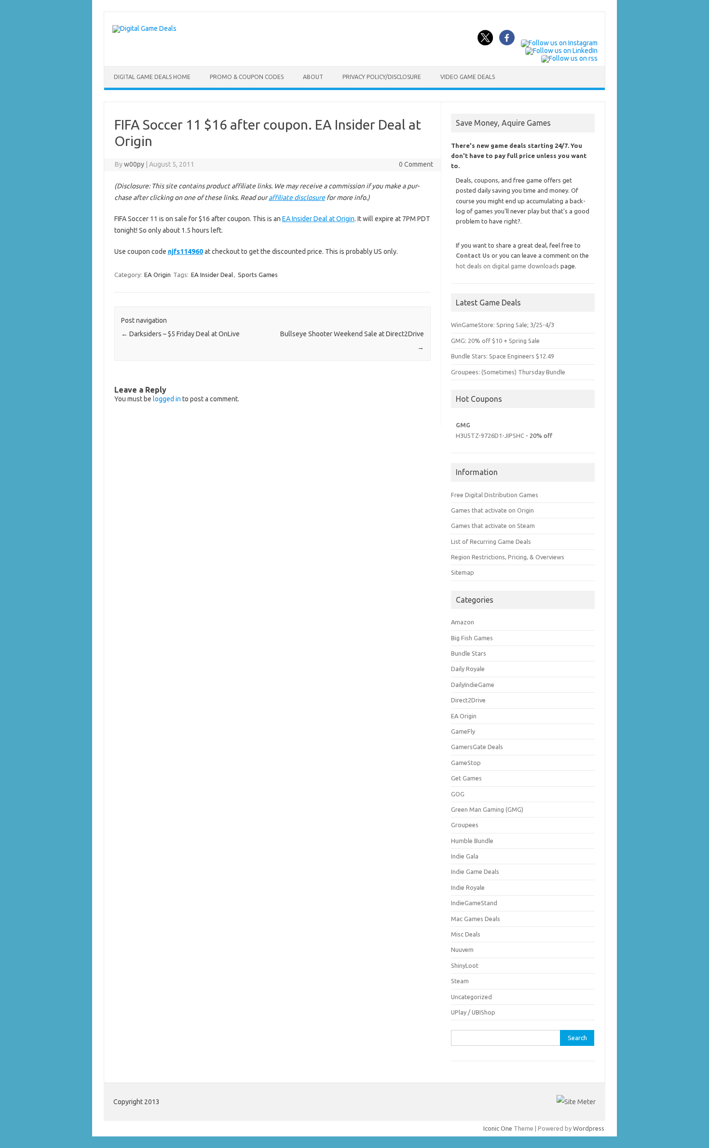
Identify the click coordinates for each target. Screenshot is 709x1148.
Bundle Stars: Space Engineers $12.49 (502, 356)
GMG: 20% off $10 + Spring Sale (495, 340)
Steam (460, 980)
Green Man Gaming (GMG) (487, 809)
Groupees (464, 824)
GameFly (463, 731)
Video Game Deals (467, 77)
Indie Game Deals (475, 871)
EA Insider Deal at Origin (318, 219)
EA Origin (157, 274)
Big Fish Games (472, 637)
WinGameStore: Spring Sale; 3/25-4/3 (502, 324)
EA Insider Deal (212, 274)
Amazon (462, 622)
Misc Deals (465, 934)
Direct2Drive (468, 700)
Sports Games (258, 274)
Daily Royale (468, 668)
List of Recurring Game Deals (491, 541)
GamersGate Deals (477, 746)
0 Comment (416, 164)
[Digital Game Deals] (144, 28)
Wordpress (588, 1128)
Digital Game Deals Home (152, 77)
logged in (167, 399)
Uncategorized (471, 996)
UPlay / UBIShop (473, 1012)
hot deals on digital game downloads (507, 266)
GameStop (466, 762)
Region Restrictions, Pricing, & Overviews (507, 557)
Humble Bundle (472, 840)
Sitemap (462, 572)
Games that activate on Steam (493, 525)
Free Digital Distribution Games (494, 494)
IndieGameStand (474, 902)
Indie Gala (464, 856)
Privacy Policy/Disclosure (381, 77)
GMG (463, 425)
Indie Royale (468, 887)
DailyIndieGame (472, 684)
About (313, 77)
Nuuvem (462, 949)
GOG (457, 794)
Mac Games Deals (475, 918)
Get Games (466, 778)
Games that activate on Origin (492, 510)
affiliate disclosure (297, 197)
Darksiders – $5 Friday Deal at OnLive (180, 334)
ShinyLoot (464, 965)
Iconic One (497, 1128)
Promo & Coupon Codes (247, 77)
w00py (134, 164)
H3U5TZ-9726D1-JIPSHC (490, 435)
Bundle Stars (468, 653)
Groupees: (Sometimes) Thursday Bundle (508, 372)
